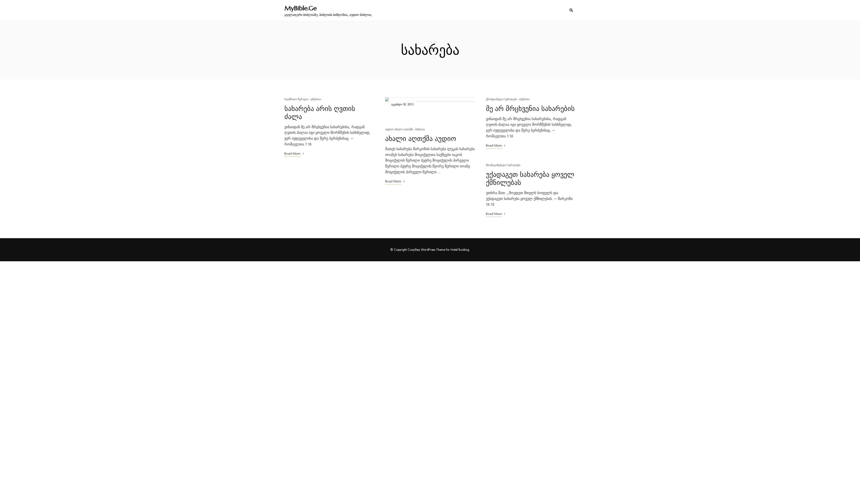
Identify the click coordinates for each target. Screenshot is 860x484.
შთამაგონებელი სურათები (503, 165)
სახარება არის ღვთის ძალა (319, 112)
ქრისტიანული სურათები (501, 99)
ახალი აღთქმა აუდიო (420, 138)
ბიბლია (420, 129)
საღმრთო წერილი (296, 99)
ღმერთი (315, 99)
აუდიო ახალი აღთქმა (399, 129)
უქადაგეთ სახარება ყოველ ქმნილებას (530, 178)
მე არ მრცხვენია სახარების (530, 108)
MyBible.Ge (300, 8)
